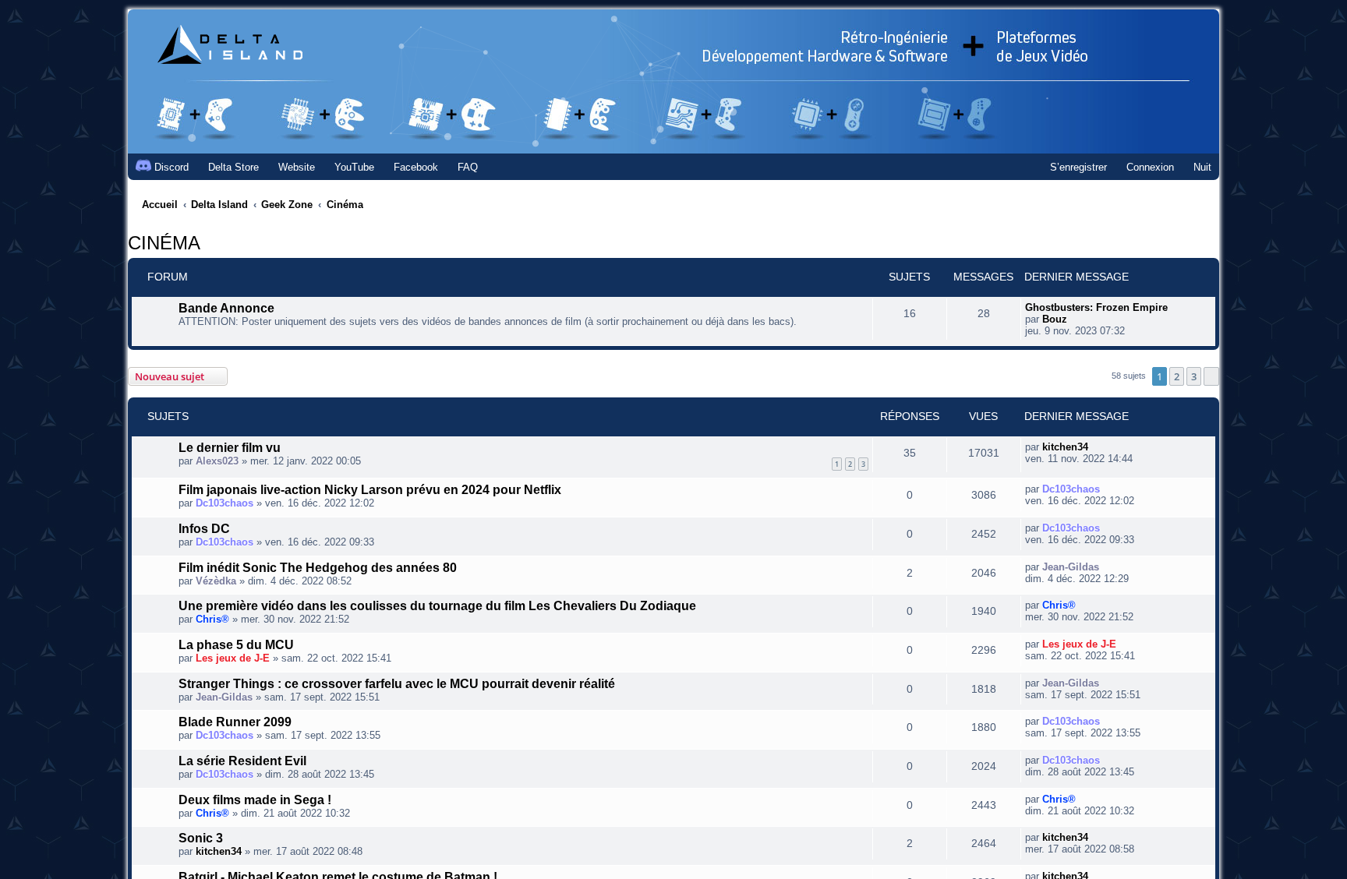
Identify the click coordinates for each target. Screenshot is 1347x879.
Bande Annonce (218, 317)
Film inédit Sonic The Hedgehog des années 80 (300, 586)
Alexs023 (217, 472)
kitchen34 (1065, 453)
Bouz (1054, 325)
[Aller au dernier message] (1096, 453)
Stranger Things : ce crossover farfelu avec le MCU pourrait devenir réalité (376, 710)
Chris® (212, 642)
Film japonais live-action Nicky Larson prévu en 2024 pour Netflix (348, 503)
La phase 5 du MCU (227, 668)
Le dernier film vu (223, 456)
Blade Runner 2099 (228, 751)
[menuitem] (226, 167)
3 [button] (1194, 383)
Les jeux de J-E (233, 684)
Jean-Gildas (1070, 582)
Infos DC (201, 544)
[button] (1211, 382)
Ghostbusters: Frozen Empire (1096, 313)
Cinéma (155, 246)
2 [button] (1176, 383)
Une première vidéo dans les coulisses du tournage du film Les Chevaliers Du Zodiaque (403, 627)
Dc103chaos (224, 518)
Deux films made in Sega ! (245, 833)
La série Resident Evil (234, 792)
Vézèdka (216, 601)
